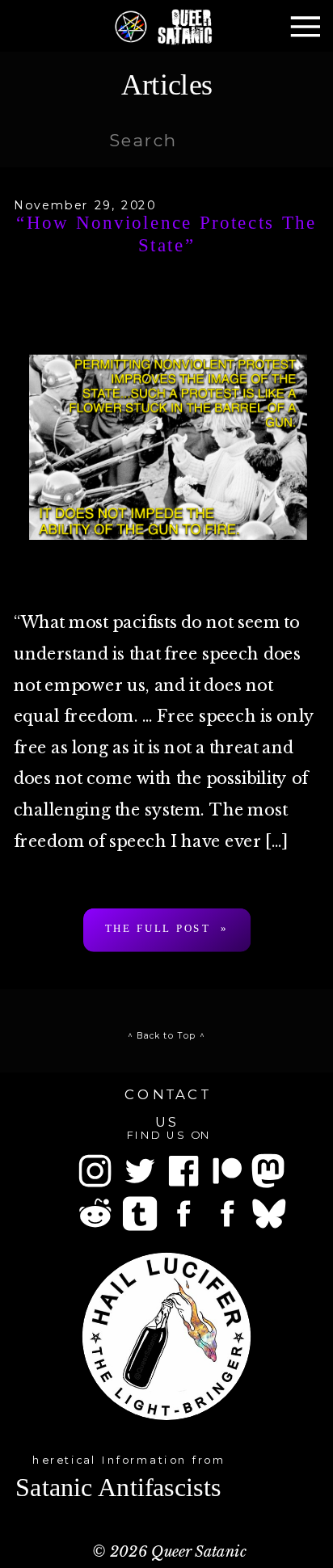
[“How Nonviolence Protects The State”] (168, 447)
